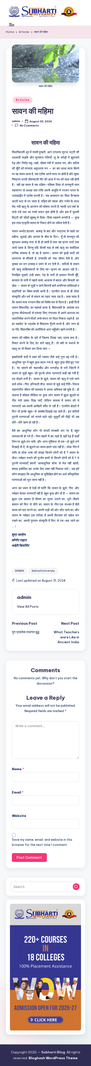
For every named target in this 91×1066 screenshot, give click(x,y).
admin (24, 597)
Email (18, 792)
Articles (23, 100)
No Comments (29, 125)
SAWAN (19, 570)
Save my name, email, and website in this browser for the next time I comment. (42, 842)
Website (19, 815)
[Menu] (11, 24)
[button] (28, 606)
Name (18, 769)
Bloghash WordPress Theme (53, 1058)
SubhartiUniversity (43, 570)
